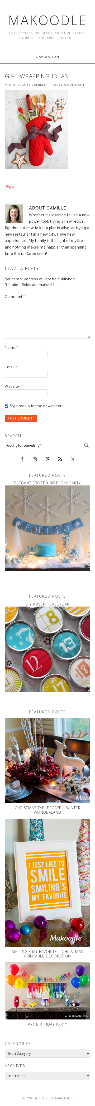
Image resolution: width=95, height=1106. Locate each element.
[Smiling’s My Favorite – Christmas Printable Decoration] (47, 883)
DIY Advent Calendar (47, 604)
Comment (15, 296)
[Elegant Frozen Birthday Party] (47, 528)
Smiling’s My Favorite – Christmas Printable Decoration (47, 954)
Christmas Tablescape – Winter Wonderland (47, 810)
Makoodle (47, 20)
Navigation (47, 57)
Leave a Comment (69, 85)
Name (11, 347)
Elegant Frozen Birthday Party (47, 482)
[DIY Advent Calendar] (47, 649)
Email (11, 367)
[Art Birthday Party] (47, 990)
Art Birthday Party (47, 1024)
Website (12, 386)
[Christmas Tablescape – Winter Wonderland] (47, 760)
